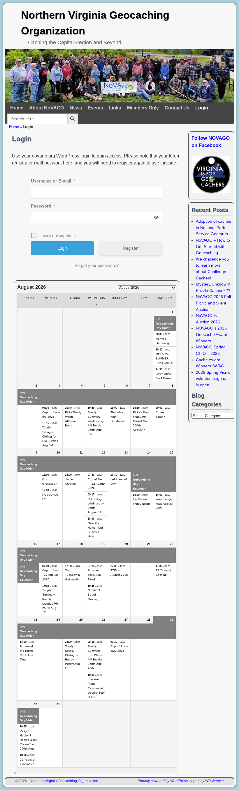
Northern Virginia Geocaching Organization (64, 781)
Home (16, 107)
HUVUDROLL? (50, 497)
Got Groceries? (49, 481)
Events (95, 107)
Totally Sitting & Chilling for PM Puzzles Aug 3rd (50, 436)
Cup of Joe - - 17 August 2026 (50, 575)
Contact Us (177, 107)
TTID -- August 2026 (119, 572)
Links (115, 107)
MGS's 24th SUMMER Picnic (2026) (164, 358)
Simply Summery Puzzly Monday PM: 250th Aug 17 (50, 601)
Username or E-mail (53, 180)
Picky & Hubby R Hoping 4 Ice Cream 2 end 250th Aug (28, 739)
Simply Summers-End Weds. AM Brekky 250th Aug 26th (95, 657)
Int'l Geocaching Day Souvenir (141, 482)
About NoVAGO (46, 107)
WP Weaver (214, 781)
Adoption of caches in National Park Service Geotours (213, 227)
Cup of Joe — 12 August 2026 (96, 484)
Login (201, 107)
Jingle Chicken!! (71, 481)
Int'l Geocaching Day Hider (164, 324)
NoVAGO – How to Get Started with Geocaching (213, 246)
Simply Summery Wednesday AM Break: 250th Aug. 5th (96, 423)
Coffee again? (160, 414)
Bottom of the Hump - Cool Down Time (27, 653)
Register (131, 248)
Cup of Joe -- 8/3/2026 (51, 414)
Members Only (143, 107)
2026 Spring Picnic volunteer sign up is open (213, 378)
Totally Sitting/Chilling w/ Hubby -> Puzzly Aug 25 (72, 657)
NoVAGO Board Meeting (94, 595)
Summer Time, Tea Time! (94, 575)
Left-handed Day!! (118, 481)
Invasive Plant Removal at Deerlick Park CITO (96, 688)
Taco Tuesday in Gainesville (72, 575)
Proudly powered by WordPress (163, 781)
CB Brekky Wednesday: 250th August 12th (96, 505)
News (76, 107)
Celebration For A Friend (164, 376)
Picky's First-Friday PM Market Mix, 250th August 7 (141, 421)
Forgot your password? (97, 265)
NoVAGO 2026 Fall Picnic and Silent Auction (213, 302)
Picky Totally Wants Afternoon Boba (73, 419)
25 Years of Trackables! (27, 762)
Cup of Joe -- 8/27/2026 (119, 648)
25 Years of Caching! (163, 572)
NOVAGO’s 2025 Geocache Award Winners (211, 334)
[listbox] (147, 287)
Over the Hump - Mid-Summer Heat (96, 530)
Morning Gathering (162, 341)
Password (43, 205)
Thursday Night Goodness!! (118, 417)
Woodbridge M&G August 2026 (164, 503)
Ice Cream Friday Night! (141, 501)
